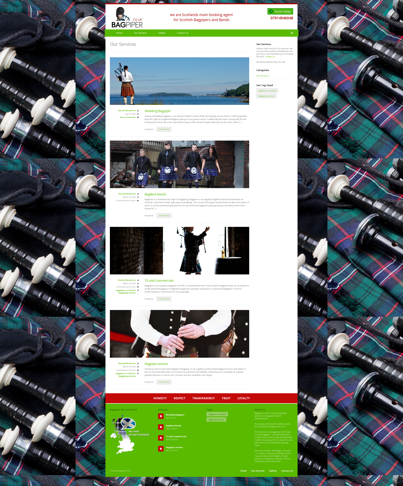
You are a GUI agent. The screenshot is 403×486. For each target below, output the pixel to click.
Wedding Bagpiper (158, 111)
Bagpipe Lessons (156, 363)
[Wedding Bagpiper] (179, 103)
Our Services (140, 32)
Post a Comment (127, 117)
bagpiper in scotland (125, 290)
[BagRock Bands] (179, 186)
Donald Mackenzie (127, 110)
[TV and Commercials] (179, 273)
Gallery (162, 32)
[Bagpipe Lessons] (179, 356)
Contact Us (182, 32)
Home (119, 32)
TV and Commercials (159, 280)
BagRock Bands (155, 194)
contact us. (270, 56)
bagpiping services (127, 293)
